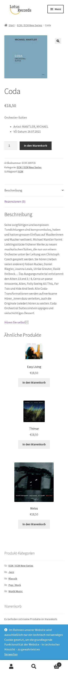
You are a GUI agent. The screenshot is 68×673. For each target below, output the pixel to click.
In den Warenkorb (35, 145)
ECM (20, 171)
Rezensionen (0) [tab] (14, 201)
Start (11, 25)
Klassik (12, 578)
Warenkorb (52, 663)
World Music (15, 591)
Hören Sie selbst (15, 322)
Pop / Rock (14, 585)
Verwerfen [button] (11, 654)
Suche (34, 666)
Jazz (11, 572)
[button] (58, 41)
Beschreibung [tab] (13, 190)
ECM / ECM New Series (29, 25)
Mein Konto (11, 666)
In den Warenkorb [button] (34, 382)
